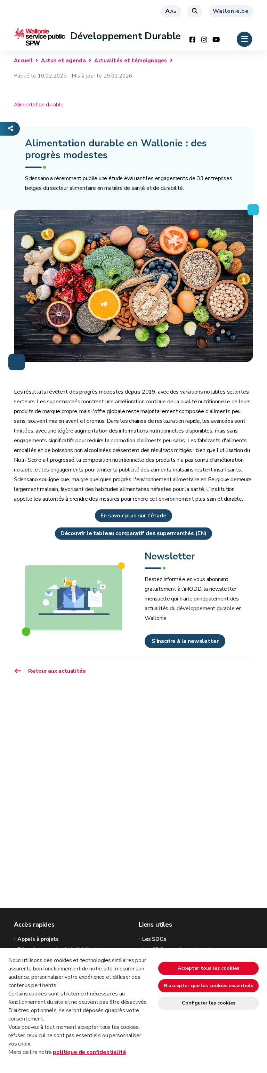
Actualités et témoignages (130, 60)
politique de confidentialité (89, 1052)
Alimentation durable (38, 104)
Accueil (23, 60)
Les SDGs (154, 939)
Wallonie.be (231, 11)
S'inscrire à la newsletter (185, 641)
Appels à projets (38, 939)
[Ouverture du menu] (244, 39)
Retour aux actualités (56, 671)
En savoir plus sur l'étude (133, 515)
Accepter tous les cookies (208, 968)
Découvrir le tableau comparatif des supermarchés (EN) (133, 533)
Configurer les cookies (208, 1003)
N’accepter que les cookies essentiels (208, 985)
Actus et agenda (63, 60)
